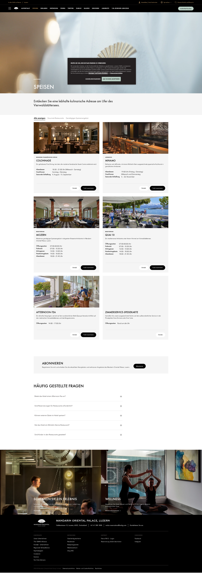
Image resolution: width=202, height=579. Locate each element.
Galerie (86, 8)
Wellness (44, 8)
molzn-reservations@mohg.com (116, 525)
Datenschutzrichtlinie (116, 73)
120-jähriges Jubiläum (120, 8)
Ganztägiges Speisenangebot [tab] (77, 118)
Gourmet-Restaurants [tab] (55, 118)
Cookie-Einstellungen (92, 79)
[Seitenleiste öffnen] (9, 8)
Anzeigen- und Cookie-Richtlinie (98, 73)
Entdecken (54, 8)
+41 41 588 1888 (96, 525)
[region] (102, 71)
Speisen (35, 8)
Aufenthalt (25, 8)
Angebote (105, 8)
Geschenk (95, 8)
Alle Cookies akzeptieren (111, 79)
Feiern (62, 8)
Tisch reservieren (88, 188)
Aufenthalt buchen (185, 8)
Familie (78, 8)
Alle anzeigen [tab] (39, 118)
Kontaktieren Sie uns (136, 525)
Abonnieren (139, 366)
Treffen (70, 8)
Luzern (26, 2)
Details (75, 188)
